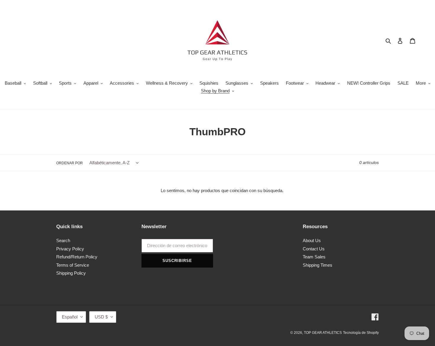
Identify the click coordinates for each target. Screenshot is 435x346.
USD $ (101, 316)
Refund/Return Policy (76, 256)
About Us (312, 240)
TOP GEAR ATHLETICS (323, 333)
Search (63, 240)
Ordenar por (69, 163)
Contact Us (314, 248)
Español (70, 316)
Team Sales (314, 256)
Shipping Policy (71, 273)
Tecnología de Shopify (361, 333)
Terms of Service (72, 265)
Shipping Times (317, 265)
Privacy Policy (70, 248)
